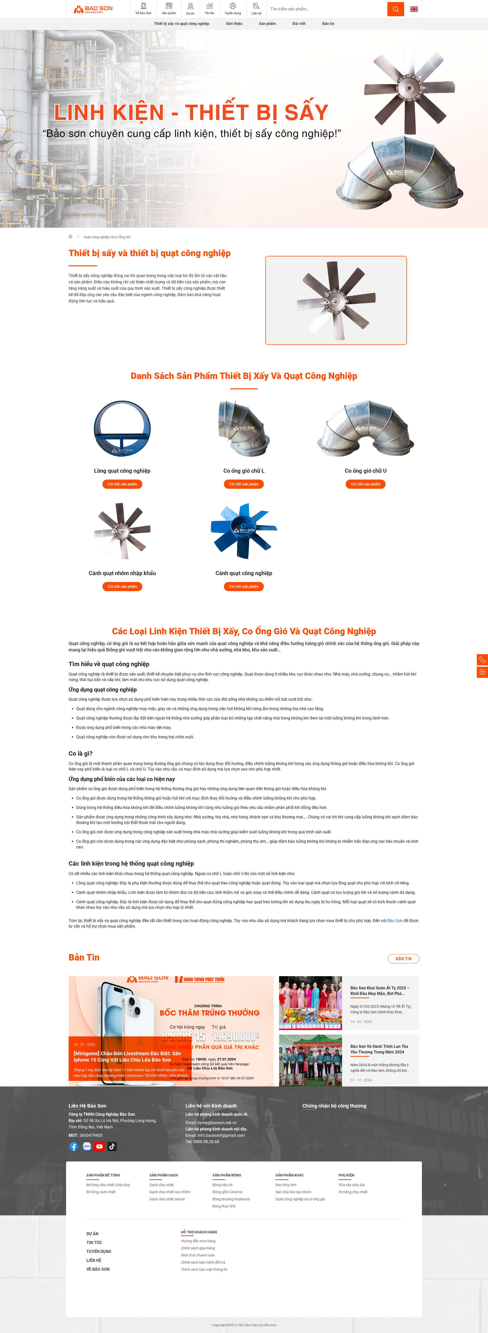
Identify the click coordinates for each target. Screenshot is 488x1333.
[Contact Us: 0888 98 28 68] (482, 659)
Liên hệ (93, 1260)
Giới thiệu (234, 23)
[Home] (70, 236)
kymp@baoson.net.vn (217, 1122)
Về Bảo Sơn (98, 1269)
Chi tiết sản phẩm (122, 484)
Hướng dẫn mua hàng (198, 1241)
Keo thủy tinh (286, 1185)
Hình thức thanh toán (198, 1255)
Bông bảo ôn (222, 1185)
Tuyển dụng (98, 1251)
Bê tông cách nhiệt (101, 1192)
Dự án (92, 1233)
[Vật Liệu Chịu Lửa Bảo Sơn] (98, 9)
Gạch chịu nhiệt (161, 1185)
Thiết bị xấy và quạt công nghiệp (181, 23)
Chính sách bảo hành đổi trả (203, 1262)
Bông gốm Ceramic (227, 1192)
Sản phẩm (267, 23)
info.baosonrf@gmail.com (221, 1135)
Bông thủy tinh (224, 1206)
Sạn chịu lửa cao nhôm (293, 1192)
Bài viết (299, 23)
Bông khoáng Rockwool (231, 1199)
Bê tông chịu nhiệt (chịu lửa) (108, 1185)
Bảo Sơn (395, 920)
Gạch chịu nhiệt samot (167, 1199)
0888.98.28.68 (206, 1141)
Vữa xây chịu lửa (352, 1185)
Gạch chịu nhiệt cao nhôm (169, 1192)
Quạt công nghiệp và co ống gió (300, 1199)
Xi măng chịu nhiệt (353, 1192)
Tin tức (94, 1242)
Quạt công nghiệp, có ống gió (98, 643)
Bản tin (328, 23)
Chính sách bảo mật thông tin (204, 1269)
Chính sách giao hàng (198, 1248)
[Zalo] (482, 672)
